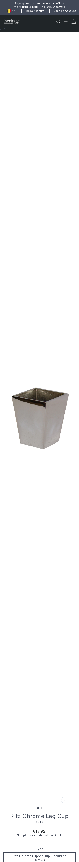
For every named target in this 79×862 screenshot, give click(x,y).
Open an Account (64, 11)
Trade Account (35, 11)
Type (39, 849)
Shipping (23, 835)
